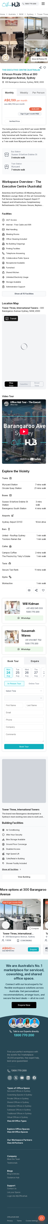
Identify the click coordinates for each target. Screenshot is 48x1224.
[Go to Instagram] (9, 1077)
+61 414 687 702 (33, 640)
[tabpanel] (24, 107)
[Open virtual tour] (29, 590)
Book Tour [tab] (13, 661)
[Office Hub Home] (11, 4)
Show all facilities (10, 869)
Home (2, 14)
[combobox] (24, 690)
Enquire (33, 949)
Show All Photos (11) (39, 59)
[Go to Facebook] (34, 1077)
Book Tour (24, 747)
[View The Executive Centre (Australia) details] (5, 57)
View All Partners (15, 1143)
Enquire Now (24, 1005)
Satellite (24, 384)
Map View (11, 384)
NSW (21, 14)
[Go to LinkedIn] (28, 1077)
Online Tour (34, 683)
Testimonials (12, 1163)
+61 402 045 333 (34, 608)
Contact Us (11, 1188)
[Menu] (43, 3)
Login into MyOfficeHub (17, 1196)
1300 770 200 (32, 612)
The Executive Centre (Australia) (21, 70)
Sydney (30, 14)
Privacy (10, 1221)
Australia (12, 14)
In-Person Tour (14, 683)
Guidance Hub (13, 1177)
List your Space (13, 1192)
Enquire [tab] (35, 661)
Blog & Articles (13, 1174)
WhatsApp (25, 618)
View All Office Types (16, 1121)
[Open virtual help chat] (41, 1218)
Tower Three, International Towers (20, 809)
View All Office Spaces (17, 1132)
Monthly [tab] (9, 92)
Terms (19, 1221)
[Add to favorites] (43, 590)
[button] (24, 40)
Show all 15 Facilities (24, 294)
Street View (37, 384)
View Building (24, 877)
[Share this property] (36, 590)
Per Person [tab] (39, 92)
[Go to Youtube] (22, 1077)
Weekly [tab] (24, 92)
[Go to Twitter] (15, 1077)
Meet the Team (13, 1159)
